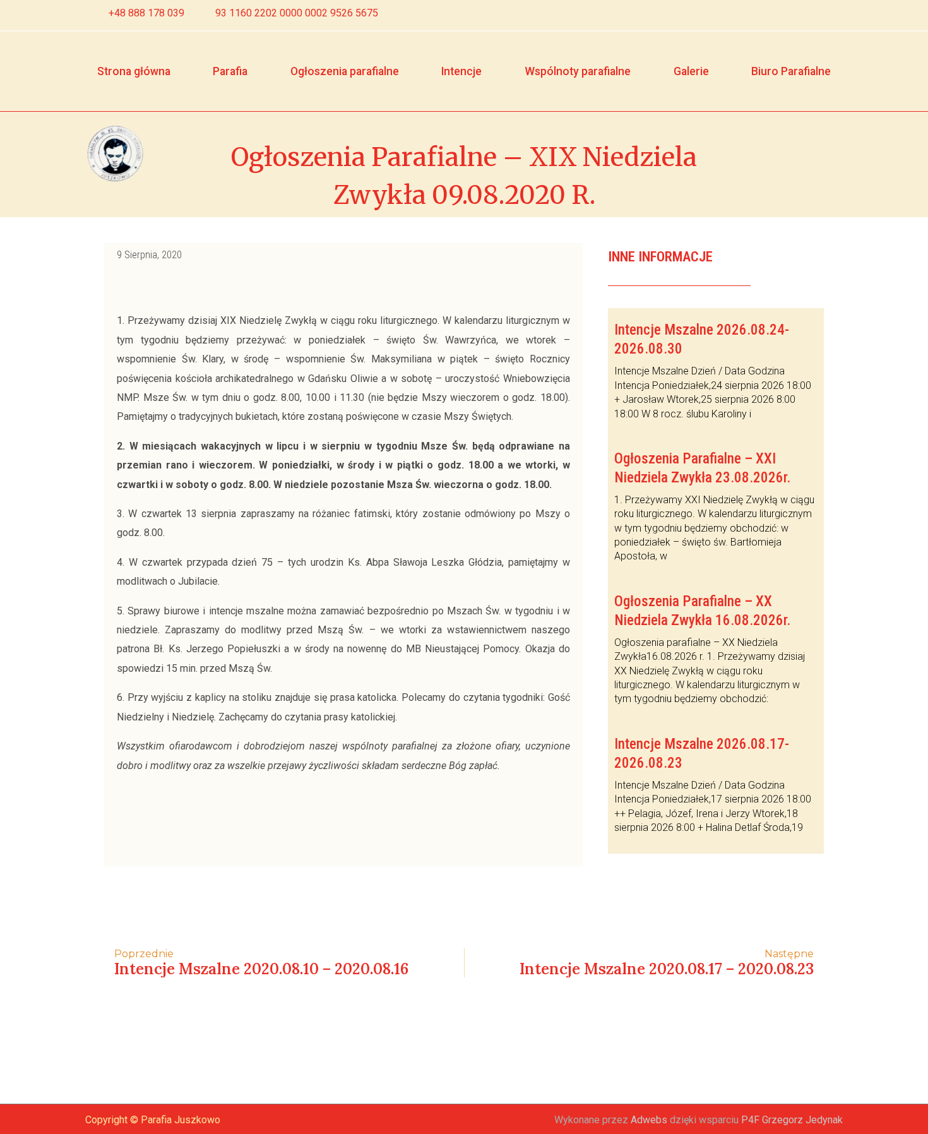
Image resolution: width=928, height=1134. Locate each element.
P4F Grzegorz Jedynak (792, 1120)
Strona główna (133, 71)
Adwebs (649, 1120)
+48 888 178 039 (146, 13)
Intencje (461, 71)
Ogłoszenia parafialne (344, 71)
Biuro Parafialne (791, 71)
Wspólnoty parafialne (578, 71)
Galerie (691, 71)
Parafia (230, 71)
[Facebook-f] (810, 15)
